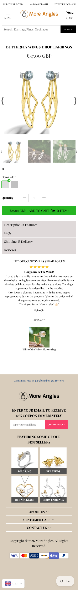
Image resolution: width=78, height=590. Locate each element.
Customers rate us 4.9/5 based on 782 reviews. (39, 380)
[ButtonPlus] (44, 198)
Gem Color (9, 177)
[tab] (39, 225)
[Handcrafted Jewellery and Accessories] (39, 15)
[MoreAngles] (39, 396)
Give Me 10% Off (56, 424)
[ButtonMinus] (24, 198)
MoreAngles (44, 540)
